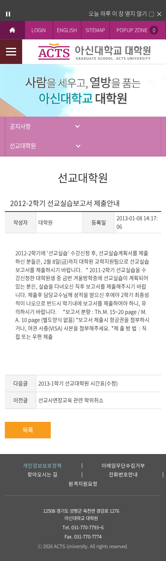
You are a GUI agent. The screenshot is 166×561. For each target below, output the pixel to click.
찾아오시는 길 (42, 474)
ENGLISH (67, 30)
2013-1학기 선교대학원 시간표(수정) (78, 383)
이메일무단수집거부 (123, 466)
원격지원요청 (83, 484)
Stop (8, 14)
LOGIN (38, 30)
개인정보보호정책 (42, 466)
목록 (28, 429)
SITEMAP (95, 30)
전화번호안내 (123, 474)
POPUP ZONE (135, 30)
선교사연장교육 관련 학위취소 (71, 400)
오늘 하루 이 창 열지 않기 (118, 13)
